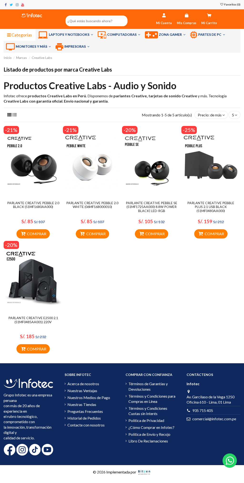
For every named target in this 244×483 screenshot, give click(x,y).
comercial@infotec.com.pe (214, 418)
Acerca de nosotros (83, 383)
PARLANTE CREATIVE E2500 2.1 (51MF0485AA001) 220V (33, 320)
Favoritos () (232, 4)
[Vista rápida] (37, 197)
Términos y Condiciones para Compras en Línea (151, 399)
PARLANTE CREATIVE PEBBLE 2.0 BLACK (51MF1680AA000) (33, 205)
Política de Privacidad (146, 420)
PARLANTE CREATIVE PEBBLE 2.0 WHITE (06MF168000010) (92, 205)
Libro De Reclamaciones (148, 441)
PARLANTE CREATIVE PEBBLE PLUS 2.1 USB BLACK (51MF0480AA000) (210, 207)
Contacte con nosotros (86, 425)
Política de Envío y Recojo (149, 434)
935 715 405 (202, 410)
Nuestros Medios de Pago (88, 397)
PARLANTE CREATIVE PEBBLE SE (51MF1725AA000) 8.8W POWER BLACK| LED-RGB (151, 207)
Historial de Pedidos (84, 418)
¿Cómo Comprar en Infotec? (151, 427)
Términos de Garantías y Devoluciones (148, 386)
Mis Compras (186, 23)
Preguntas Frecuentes (85, 411)
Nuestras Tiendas (81, 404)
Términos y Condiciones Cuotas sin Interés (147, 411)
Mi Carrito (209, 23)
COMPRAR (36, 233)
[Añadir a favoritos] (29, 197)
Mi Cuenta (164, 23)
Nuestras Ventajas (82, 390)
